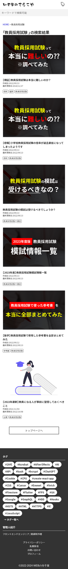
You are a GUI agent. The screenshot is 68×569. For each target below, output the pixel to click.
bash (20, 471)
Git (53, 492)
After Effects (42, 464)
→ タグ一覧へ (11, 519)
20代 (9, 464)
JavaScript (13, 513)
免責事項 (34, 546)
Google (11, 499)
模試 (19, 221)
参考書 (6, 350)
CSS (9, 485)
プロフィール (34, 553)
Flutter (29, 492)
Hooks (55, 499)
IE (50, 506)
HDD (41, 499)
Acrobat (23, 464)
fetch (51, 485)
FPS (42, 492)
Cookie (11, 478)
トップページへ (34, 430)
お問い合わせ (34, 550)
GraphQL (27, 499)
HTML (23, 506)
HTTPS (38, 506)
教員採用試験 (21, 91)
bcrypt (34, 471)
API (9, 471)
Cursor (22, 485)
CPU (24, 478)
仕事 (5, 417)
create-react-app (44, 478)
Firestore (12, 492)
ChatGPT (50, 471)
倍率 (5, 91)
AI (58, 464)
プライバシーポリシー (34, 542)
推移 (11, 91)
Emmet (37, 485)
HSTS (10, 506)
